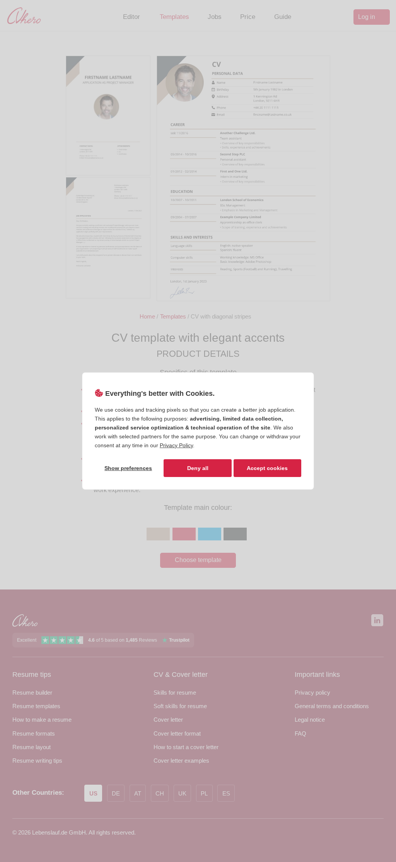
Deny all (197, 468)
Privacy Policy (176, 445)
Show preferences (128, 468)
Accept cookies (267, 468)
